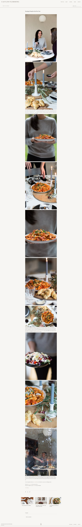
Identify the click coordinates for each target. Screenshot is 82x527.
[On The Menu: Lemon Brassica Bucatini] (55, 500)
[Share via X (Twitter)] (27, 491)
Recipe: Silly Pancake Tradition (26, 505)
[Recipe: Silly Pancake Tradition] (27, 500)
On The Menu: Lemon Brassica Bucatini (54, 506)
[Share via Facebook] (25, 491)
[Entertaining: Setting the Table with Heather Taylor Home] (41, 500)
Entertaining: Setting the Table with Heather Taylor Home (41, 506)
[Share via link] (29, 491)
